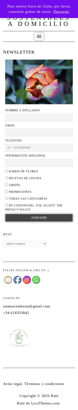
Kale (55, 396)
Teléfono (13, 140)
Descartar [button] (61, 12)
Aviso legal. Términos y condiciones (33, 384)
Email (10, 125)
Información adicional (25, 155)
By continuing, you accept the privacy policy (34, 207)
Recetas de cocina (24, 178)
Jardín (14, 185)
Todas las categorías (27, 198)
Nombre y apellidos (22, 110)
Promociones (20, 191)
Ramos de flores (23, 171)
